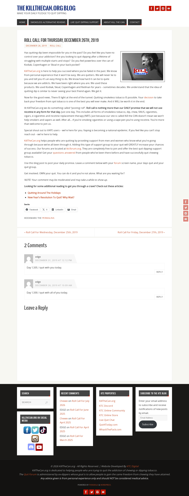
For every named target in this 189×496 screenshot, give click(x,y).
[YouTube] (185, 219)
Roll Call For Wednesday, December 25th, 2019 (51, 232)
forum (117, 163)
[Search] (46, 402)
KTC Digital (133, 466)
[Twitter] (185, 207)
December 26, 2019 (36, 45)
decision (148, 97)
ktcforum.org (73, 148)
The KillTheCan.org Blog (46, 8)
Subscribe (147, 424)
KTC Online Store (108, 415)
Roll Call (55, 45)
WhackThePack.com (110, 429)
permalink (48, 218)
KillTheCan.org (32, 71)
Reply (160, 272)
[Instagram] (185, 213)
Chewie (64, 401)
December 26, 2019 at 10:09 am (53, 285)
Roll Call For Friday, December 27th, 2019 (141, 232)
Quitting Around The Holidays (44, 192)
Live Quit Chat (107, 420)
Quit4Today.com (108, 424)
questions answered (64, 152)
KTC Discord (106, 405)
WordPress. (105, 485)
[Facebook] (185, 201)
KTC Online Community (112, 410)
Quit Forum (30, 474)
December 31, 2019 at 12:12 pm (53, 260)
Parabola (93, 485)
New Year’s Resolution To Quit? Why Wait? (51, 197)
